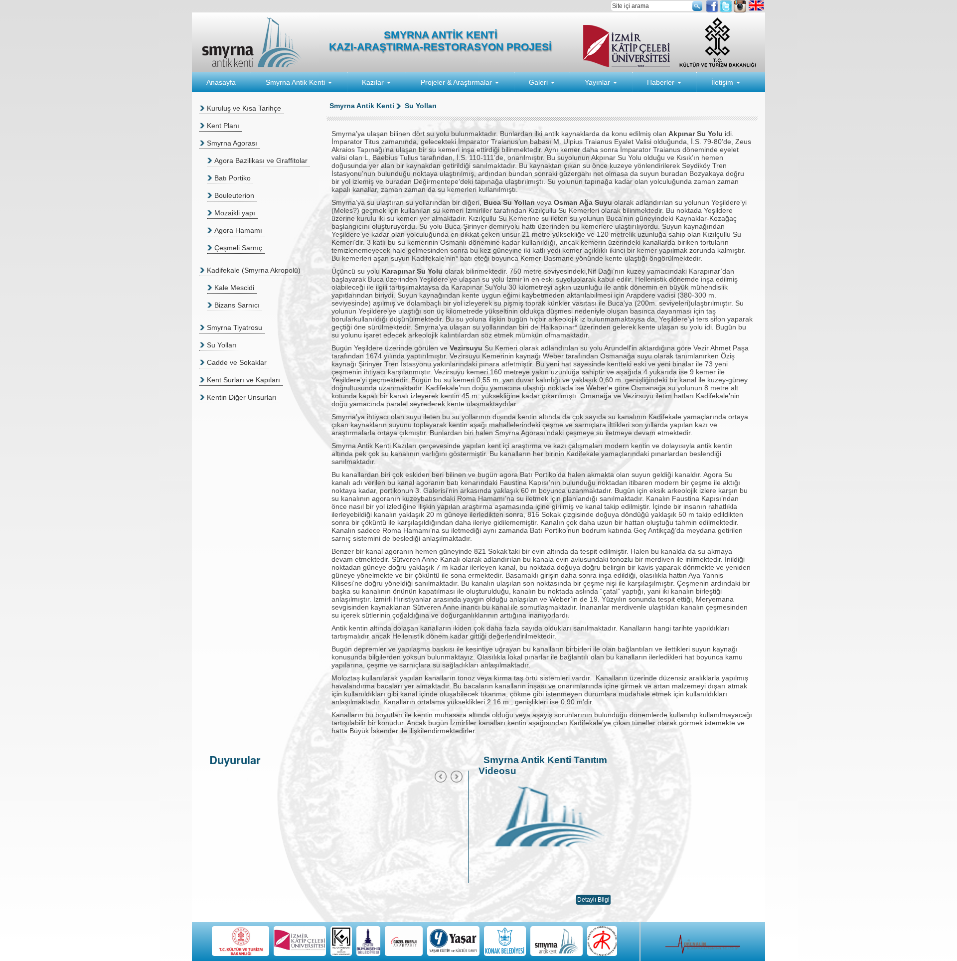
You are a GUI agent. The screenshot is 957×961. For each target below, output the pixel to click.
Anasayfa (221, 82)
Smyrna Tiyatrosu (234, 327)
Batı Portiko (232, 178)
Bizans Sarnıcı (237, 305)
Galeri (539, 82)
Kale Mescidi (234, 288)
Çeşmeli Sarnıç (238, 248)
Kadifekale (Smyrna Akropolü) (254, 270)
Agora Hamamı (238, 230)
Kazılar (374, 82)
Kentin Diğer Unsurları (242, 397)
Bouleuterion (234, 195)
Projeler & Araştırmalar (457, 82)
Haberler (661, 82)
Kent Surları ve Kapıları (243, 380)
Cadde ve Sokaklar (237, 362)
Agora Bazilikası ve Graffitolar (261, 160)
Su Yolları (222, 345)
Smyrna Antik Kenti (296, 82)
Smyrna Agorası (232, 143)
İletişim (723, 82)
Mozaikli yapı (234, 213)
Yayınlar (598, 82)
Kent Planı (223, 126)
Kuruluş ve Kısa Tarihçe (244, 108)
